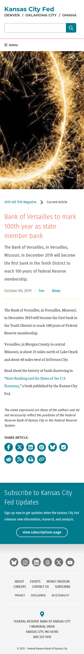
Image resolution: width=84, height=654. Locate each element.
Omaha (69, 15)
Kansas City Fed (29, 9)
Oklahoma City (41, 15)
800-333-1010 (42, 637)
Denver (12, 15)
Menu (13, 45)
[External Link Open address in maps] (42, 614)
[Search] (71, 28)
